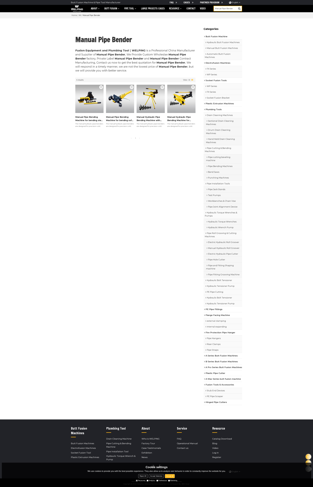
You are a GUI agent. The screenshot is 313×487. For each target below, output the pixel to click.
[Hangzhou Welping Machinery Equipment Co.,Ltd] (77, 8)
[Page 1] (131, 138)
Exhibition (147, 452)
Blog (214, 443)
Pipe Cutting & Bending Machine (118, 445)
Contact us (182, 448)
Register (216, 457)
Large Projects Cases (153, 8)
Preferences (162, 480)
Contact (191, 8)
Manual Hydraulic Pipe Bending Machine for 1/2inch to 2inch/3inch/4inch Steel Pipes (179, 119)
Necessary (141, 480)
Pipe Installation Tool (117, 451)
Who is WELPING (151, 438)
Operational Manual (187, 443)
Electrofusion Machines (83, 448)
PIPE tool (129, 8)
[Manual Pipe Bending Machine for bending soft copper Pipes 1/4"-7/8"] (120, 99)
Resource (174, 8)
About (94, 8)
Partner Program (209, 2)
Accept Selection (156, 476)
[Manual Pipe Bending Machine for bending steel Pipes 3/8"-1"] (89, 99)
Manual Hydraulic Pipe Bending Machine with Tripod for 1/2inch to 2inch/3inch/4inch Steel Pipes (149, 119)
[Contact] (308, 456)
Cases (187, 2)
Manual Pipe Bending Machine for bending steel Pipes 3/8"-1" (89, 119)
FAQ (171, 2)
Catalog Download (222, 438)
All (80, 15)
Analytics (152, 480)
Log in (215, 452)
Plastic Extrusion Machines (85, 457)
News (145, 457)
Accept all (169, 476)
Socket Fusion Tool (81, 452)
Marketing (173, 480)
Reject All (143, 476)
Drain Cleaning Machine (119, 438)
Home (74, 15)
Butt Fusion (110, 8)
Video (203, 8)
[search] (239, 8)
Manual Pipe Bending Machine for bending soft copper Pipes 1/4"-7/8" (119, 119)
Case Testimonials (151, 448)
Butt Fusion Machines (82, 443)
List (189, 80)
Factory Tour (148, 443)
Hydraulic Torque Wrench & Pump (120, 458)
